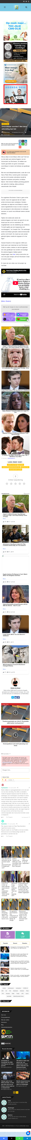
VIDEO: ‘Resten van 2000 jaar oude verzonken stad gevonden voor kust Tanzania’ (16, 862)
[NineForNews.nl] (15, 7)
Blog (2, 1024)
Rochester (25, 467)
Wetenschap (9, 108)
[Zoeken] (26, 8)
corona (4, 988)
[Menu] (5, 8)
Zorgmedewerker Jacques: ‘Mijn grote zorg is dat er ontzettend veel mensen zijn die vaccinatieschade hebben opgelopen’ (23, 888)
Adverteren (4, 1022)
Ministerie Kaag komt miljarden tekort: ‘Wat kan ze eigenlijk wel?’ (14, 889)
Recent (15, 943)
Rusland (8, 993)
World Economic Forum (18, 996)
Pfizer (27, 990)
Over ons (3, 1015)
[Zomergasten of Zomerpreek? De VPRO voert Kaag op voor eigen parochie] (4, 949)
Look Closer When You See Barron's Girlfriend (15, 390)
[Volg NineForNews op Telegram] (22, 315)
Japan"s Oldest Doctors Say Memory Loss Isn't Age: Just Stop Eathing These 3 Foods (15, 346)
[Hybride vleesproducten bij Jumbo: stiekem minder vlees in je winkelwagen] (4, 971)
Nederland (15, 990)
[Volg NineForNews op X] (8, 319)
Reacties (24, 943)
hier (14, 254)
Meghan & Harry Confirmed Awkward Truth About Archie (15, 433)
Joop (9, 1100)
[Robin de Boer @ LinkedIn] (15, 698)
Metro (3, 301)
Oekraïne (22, 990)
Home (4, 108)
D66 (2, 990)
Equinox (10, 1115)
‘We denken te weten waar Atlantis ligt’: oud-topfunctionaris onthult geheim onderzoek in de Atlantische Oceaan (19, 955)
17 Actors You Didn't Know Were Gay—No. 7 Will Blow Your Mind (15, 456)
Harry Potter (12, 464)
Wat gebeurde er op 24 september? (25, 861)
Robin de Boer (7, 132)
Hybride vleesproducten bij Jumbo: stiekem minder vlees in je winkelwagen (19, 969)
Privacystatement (5, 1017)
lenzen (21, 464)
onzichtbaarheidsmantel (10, 467)
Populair (5, 943)
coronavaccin (11, 988)
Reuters (8, 301)
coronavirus (18, 988)
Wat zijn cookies (5, 1019)
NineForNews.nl (11, 458)
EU (6, 990)
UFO (22, 993)
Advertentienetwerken (6, 1027)
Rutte (13, 993)
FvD (10, 990)
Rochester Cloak (15, 469)
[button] (8, 315)
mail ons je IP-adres (7, 762)
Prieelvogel (11, 1107)
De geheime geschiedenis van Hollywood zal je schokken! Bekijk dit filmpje (14, 915)
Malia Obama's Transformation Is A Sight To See (15, 411)
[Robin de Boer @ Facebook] (18, 698)
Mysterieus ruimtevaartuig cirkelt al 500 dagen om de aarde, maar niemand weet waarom (23, 915)
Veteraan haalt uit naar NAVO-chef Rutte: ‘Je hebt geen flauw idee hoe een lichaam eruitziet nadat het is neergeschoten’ (19, 962)
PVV (3, 993)
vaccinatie (9, 996)
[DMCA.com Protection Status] (15, 1044)
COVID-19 (25, 988)
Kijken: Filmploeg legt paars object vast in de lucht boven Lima (5, 915)
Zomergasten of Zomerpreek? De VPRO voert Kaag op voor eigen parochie (19, 947)
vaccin (27, 993)
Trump (17, 993)
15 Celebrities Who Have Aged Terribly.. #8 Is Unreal (15, 368)
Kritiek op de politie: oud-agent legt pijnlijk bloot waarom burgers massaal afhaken (20, 976)
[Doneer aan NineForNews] (22, 319)
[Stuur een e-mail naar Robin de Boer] (12, 698)
